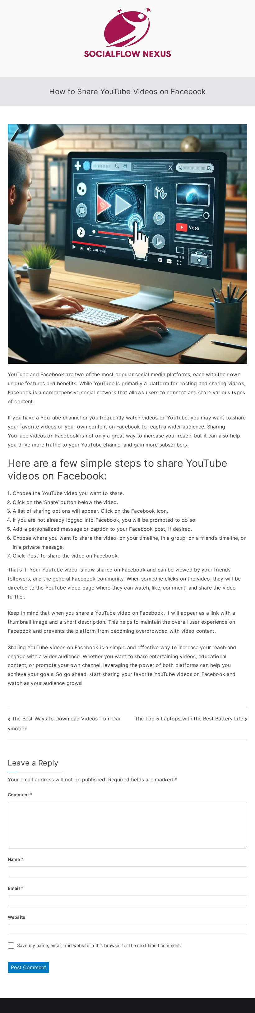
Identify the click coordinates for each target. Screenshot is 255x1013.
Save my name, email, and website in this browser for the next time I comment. (99, 945)
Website (16, 917)
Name (16, 859)
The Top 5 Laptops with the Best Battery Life (189, 718)
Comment (20, 794)
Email (15, 888)
